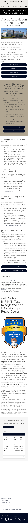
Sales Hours (6, 434)
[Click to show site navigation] (26, 6)
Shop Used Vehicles (13, 131)
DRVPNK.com (5, 290)
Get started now (8, 191)
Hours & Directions (13, 64)
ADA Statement (4, 500)
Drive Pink (13, 72)
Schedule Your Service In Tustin (13, 267)
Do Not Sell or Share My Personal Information (11, 509)
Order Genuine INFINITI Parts (13, 270)
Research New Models (6, 498)
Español (13, 68)
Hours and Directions (5, 502)
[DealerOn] (4, 515)
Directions (15, 6)
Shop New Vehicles (13, 127)
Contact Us (3, 504)
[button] (6, 6)
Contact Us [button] (7, 427)
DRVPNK (12, 280)
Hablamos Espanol (5, 507)
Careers (13, 76)
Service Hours (7, 454)
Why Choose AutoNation (6, 505)
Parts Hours (6, 457)
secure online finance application (12, 225)
